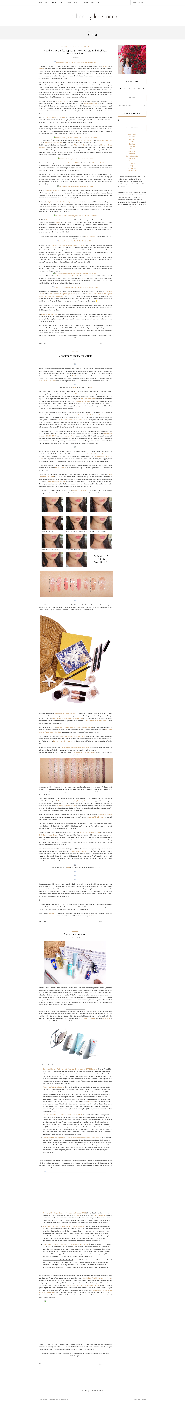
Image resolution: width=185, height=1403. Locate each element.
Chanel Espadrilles (81, 394)
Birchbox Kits (60, 101)
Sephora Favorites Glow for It (56, 220)
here (74, 387)
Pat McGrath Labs (132, 156)
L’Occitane (132, 146)
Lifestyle (61, 2)
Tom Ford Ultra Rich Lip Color (94, 454)
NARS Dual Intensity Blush (48, 835)
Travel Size (91, 1101)
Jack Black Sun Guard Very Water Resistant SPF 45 (82, 1285)
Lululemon (132, 149)
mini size (76, 1215)
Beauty (54, 2)
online (58, 222)
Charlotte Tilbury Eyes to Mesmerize (73, 736)
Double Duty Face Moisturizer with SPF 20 (97, 1278)
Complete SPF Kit (73, 163)
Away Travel (132, 134)
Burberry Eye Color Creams (62, 741)
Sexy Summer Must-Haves (47, 381)
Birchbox (106, 66)
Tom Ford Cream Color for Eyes (95, 720)
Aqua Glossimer (60, 468)
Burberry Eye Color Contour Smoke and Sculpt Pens (74, 727)
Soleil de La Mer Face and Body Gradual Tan (71, 420)
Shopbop (132, 163)
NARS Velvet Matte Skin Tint (80, 851)
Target (132, 166)
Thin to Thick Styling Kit (85, 140)
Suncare (75, 930)
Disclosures (95, 2)
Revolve (132, 158)
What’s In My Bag (80, 145)
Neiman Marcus (132, 151)
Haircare (64, 46)
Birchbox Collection (90, 103)
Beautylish (132, 137)
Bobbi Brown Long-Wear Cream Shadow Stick (67, 718)
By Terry (132, 139)
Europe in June (100, 1215)
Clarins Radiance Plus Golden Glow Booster (90, 415)
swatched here (90, 236)
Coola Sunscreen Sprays (67, 436)
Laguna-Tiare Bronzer (96, 817)
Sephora (41, 69)
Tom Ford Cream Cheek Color (90, 832)
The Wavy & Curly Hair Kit (53, 142)
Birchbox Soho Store (99, 163)
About (47, 2)
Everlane (132, 144)
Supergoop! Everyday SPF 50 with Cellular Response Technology (64, 1226)
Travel (69, 2)
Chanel (132, 141)
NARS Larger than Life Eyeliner (84, 752)
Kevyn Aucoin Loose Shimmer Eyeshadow (75, 747)
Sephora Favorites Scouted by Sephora (60, 202)
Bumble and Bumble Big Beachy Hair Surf (61, 294)
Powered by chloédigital (140, 1399)
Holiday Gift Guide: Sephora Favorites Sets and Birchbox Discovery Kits (75, 52)
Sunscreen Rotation (75, 934)
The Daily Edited (132, 168)
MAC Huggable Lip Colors (57, 481)
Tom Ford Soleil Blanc (87, 399)
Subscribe (85, 2)
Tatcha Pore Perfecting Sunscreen (54, 1087)
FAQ (134, 207)
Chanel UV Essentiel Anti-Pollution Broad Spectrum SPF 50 (62, 1115)
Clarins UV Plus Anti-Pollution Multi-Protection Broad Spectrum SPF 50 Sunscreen (70, 1069)
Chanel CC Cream (89, 1018)
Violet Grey (132, 170)
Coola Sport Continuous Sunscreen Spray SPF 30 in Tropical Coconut (65, 1244)
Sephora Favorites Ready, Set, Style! (67, 276)
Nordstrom (75, 351)
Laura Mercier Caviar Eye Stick (65, 713)
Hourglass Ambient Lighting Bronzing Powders (74, 801)
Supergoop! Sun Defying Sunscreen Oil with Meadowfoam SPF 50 (64, 1213)
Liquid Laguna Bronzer (104, 814)
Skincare (86, 46)
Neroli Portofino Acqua (82, 401)
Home (40, 2)
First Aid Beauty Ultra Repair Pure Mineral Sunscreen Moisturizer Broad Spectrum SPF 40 (72, 1137)
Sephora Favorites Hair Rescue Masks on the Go (68, 245)
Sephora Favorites (53, 190)
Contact (77, 2)
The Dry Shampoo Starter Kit (55, 117)
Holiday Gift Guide (75, 46)
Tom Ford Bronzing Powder (66, 805)
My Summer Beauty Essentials (75, 355)
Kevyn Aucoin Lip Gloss (80, 490)
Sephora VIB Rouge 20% (49, 314)
